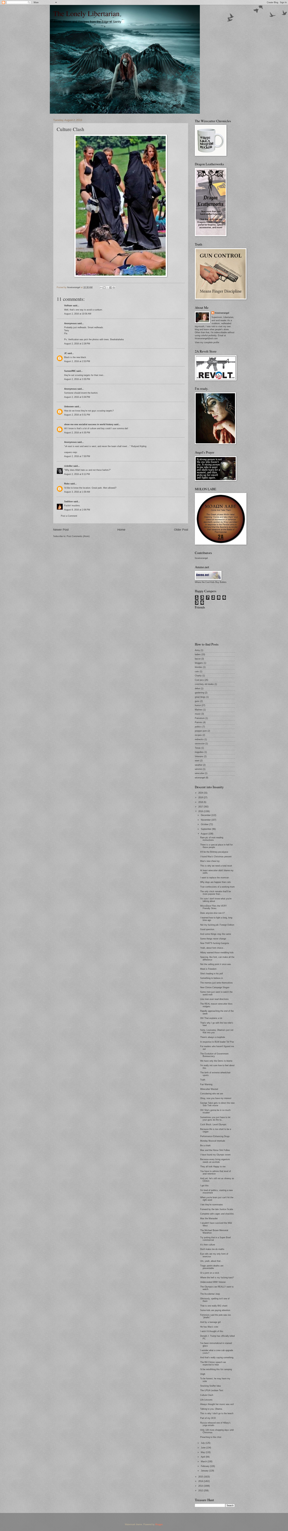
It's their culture (207, 1244)
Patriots (198, 722)
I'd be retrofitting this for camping (216, 1369)
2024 (201, 793)
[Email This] (101, 287)
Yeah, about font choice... (212, 948)
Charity (198, 675)
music (198, 714)
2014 (201, 1481)
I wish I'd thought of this (211, 1331)
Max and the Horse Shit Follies (215, 1150)
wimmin (198, 769)
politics (198, 726)
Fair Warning (206, 1084)
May (203, 1452)
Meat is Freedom (208, 969)
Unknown (69, 406)
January (205, 1470)
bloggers (199, 663)
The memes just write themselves (216, 982)
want (197, 760)
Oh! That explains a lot (211, 1018)
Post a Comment (69, 516)
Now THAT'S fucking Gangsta (214, 943)
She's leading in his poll (211, 973)
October (205, 824)
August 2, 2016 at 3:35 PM (77, 379)
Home (121, 529)
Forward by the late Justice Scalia (216, 1209)
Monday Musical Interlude (212, 1141)
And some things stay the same (215, 934)
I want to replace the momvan (214, 877)
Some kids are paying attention (215, 1310)
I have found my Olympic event (215, 1154)
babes (198, 654)
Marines (198, 709)
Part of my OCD (208, 1418)
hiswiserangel (222, 313)
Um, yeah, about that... (211, 1261)
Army (197, 650)
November (206, 820)
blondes (198, 667)
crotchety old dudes (204, 684)
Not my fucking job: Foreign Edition (217, 925)
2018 (201, 802)
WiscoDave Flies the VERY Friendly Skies (213, 907)
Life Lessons (206, 1399)
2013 (201, 1486)
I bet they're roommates (211, 1204)
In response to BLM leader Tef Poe (217, 1042)
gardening (199, 692)
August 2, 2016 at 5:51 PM (77, 414)
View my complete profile (207, 342)
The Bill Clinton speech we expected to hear (213, 1363)
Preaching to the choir (210, 1437)
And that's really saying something (216, 1357)
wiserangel (200, 777)
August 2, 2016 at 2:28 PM (77, 343)
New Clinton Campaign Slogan (214, 987)
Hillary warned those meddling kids (217, 952)
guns (197, 701)
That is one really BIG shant (213, 1305)
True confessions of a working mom (217, 887)
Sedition (68, 501)
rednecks (199, 739)
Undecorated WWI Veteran (213, 1282)
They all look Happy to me (213, 1166)
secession (200, 743)
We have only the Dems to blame (216, 1061)
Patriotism (200, 718)
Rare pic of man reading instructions (211, 838)
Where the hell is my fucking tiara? (217, 1277)
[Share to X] (107, 287)
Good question (207, 929)
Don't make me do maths (212, 1249)
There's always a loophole (212, 1037)
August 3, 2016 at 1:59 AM (77, 492)
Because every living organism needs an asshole (215, 1160)
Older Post (181, 529)
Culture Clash (206, 1395)
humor (198, 705)
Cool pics (199, 680)
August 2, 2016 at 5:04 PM (77, 397)
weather (198, 765)
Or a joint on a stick (209, 1273)
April (203, 1457)
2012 (201, 1490)
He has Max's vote (209, 1327)
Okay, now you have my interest (215, 1098)
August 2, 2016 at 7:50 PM (77, 456)
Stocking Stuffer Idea (210, 1386)
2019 (201, 797)
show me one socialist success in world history (88, 424)
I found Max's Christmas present (216, 856)
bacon (198, 659)
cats (197, 671)
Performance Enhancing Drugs (215, 1136)
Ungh (202, 1374)
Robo (67, 483)
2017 (201, 806)
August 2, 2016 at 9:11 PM (77, 474)
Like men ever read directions (214, 999)
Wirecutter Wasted (209, 1089)
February (205, 1466)
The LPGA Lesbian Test (211, 1390)
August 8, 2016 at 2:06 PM (77, 509)
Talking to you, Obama (211, 1409)
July (203, 1443)
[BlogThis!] (104, 287)
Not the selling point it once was (215, 964)
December (206, 815)
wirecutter (199, 773)
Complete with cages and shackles (217, 1214)
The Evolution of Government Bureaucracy (214, 1054)
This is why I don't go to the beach (216, 1413)
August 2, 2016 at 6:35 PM (77, 432)
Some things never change (213, 938)
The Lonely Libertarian (86, 13)
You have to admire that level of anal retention (215, 1172)
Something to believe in (211, 978)
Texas (198, 748)
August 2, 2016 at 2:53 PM (77, 361)
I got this (204, 1185)
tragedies (199, 752)
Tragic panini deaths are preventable (211, 1266)
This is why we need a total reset (216, 865)
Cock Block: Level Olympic (213, 1124)
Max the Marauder (209, 1218)
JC (65, 353)
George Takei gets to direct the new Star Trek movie (217, 1104)
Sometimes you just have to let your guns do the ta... (215, 1118)
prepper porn (201, 731)
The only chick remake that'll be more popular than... (215, 892)
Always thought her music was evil (217, 1404)
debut (197, 688)
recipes (198, 735)
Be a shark (205, 1145)
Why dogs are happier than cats (215, 882)
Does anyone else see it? (212, 913)
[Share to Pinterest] (114, 287)
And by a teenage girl (210, 1322)
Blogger (158, 1524)
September (206, 829)
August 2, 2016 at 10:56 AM (77, 313)
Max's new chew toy (210, 861)
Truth (202, 1079)
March (204, 1461)
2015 (201, 1476)
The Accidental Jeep (210, 1294)
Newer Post (61, 529)
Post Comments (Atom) (78, 536)
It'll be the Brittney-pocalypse (214, 852)
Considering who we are (211, 1093)
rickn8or (68, 466)
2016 (201, 811)
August (204, 833)
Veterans (199, 756)
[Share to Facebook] (110, 287)
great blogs (200, 697)
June (203, 1447)
